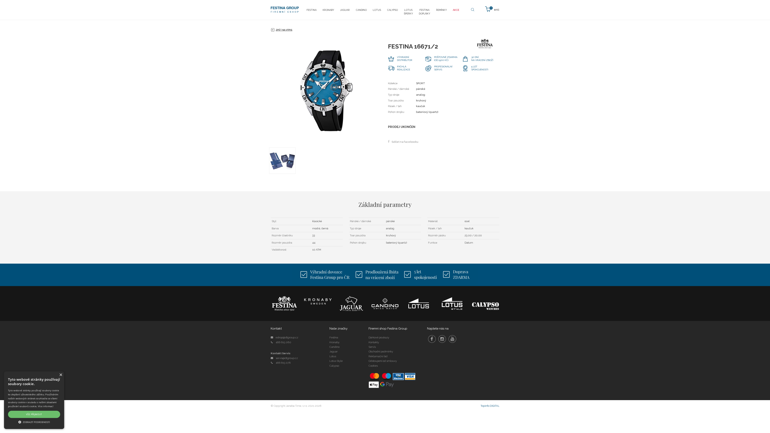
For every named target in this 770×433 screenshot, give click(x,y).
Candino (334, 346)
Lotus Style (336, 360)
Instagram (442, 339)
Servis (372, 346)
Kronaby (334, 342)
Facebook (432, 339)
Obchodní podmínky (381, 351)
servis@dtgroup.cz (287, 358)
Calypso (334, 365)
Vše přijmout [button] (34, 414)
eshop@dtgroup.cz (287, 337)
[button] (34, 422)
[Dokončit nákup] (492, 9)
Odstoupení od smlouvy (383, 360)
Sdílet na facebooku (405, 141)
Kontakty (374, 342)
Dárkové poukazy (379, 337)
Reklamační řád (378, 356)
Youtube (452, 339)
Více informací (45, 406)
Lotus (332, 356)
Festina (333, 337)
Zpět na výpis (284, 30)
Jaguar (333, 351)
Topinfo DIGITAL (490, 405)
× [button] (60, 374)
